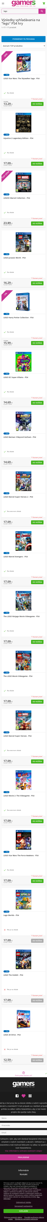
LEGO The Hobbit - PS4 (13, 975)
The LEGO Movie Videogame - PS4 (18, 676)
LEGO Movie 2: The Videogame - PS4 (19, 796)
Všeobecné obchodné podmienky (26, 1219)
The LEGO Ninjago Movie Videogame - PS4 (21, 616)
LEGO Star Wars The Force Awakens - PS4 (21, 855)
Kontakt (23, 1174)
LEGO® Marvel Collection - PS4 (17, 198)
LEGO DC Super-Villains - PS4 (16, 377)
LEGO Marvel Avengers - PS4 (16, 557)
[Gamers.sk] (24, 3)
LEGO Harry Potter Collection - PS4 (18, 317)
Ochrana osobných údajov (13, 1217)
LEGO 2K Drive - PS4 (12, 1035)
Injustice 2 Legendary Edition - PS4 (18, 138)
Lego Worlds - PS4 (11, 915)
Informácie (23, 1170)
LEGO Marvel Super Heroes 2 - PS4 (18, 497)
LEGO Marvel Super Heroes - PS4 (17, 736)
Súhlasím (23, 1211)
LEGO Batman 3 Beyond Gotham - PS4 (20, 437)
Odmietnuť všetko (23, 1202)
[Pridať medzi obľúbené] (23, 1095)
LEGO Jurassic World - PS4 (15, 258)
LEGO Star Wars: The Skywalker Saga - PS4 (21, 78)
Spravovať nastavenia (23, 1206)
